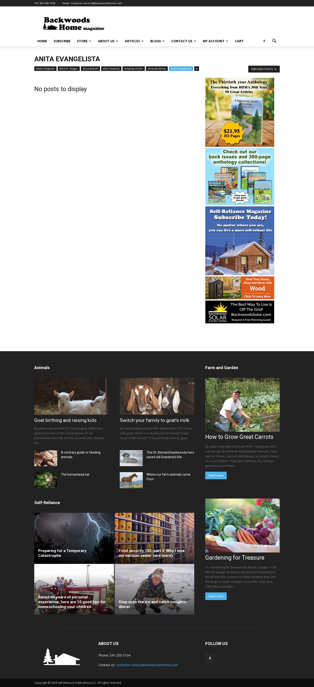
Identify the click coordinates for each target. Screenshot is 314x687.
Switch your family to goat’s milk (154, 420)
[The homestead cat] (45, 480)
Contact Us (181, 41)
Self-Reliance (47, 502)
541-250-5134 (47, 3)
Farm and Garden (221, 367)
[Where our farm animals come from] (131, 480)
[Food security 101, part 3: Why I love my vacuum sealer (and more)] (154, 538)
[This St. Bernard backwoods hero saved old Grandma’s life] (131, 458)
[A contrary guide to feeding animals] (45, 458)
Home (42, 41)
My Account (214, 41)
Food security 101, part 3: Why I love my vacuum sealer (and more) (152, 553)
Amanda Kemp (157, 68)
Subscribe (62, 41)
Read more (216, 475)
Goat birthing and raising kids (65, 420)
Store (82, 41)
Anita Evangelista (181, 68)
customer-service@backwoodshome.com (96, 3)
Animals (42, 367)
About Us (106, 41)
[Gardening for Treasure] (242, 525)
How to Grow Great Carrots (239, 437)
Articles (132, 41)
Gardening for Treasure (234, 557)
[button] (274, 41)
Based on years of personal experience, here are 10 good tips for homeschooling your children (72, 602)
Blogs (155, 41)
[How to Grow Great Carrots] (242, 405)
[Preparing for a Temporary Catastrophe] (74, 538)
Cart (239, 41)
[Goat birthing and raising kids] (71, 396)
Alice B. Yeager (69, 68)
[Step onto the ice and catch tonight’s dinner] (154, 589)
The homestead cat (75, 474)
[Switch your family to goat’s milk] (157, 396)
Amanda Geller (133, 68)
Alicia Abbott (90, 68)
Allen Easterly (111, 68)
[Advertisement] (196, 23)
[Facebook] (264, 41)
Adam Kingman (45, 68)
